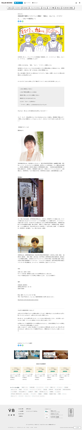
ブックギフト (34, 393)
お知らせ (10, 7)
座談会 (20, 389)
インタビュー (60, 387)
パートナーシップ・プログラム (36, 389)
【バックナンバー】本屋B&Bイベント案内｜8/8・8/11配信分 (28, 376)
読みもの (59, 7)
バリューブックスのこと (35, 7)
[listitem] (21, 408)
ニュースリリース (40, 387)
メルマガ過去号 (14, 391)
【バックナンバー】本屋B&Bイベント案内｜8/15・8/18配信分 (15, 376)
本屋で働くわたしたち (44, 391)
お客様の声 (31, 391)
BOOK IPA (51, 389)
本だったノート (14, 396)
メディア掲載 (51, 7)
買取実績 (45, 393)
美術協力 (40, 393)
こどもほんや (58, 391)
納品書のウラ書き (53, 393)
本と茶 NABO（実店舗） (68, 7)
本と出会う (25, 7)
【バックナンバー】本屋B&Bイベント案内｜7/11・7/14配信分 (64, 376)
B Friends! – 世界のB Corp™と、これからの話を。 (20, 393)
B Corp (44, 7)
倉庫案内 (51, 391)
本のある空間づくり (22, 391)
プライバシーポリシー (45, 424)
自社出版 (45, 389)
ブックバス (21, 396)
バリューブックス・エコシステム (38, 396)
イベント (64, 393)
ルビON (77, 427)
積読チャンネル (25, 387)
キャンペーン (28, 396)
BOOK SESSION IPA (66, 389)
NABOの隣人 (32, 387)
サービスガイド (17, 7)
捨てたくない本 (14, 389)
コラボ (47, 387)
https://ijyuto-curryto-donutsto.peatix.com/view (28, 299)
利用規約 (50, 424)
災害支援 (66, 387)
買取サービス (53, 387)
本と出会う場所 (58, 389)
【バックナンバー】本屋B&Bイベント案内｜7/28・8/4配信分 (52, 376)
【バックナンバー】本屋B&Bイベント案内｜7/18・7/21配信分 (40, 376)
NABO (59, 393)
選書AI (36, 391)
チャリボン (26, 389)
